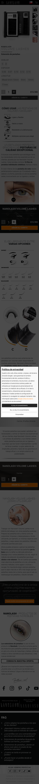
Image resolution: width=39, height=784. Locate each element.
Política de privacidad (12, 369)
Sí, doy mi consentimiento (19, 405)
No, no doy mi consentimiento (19, 410)
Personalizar (19, 414)
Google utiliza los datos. (25, 399)
